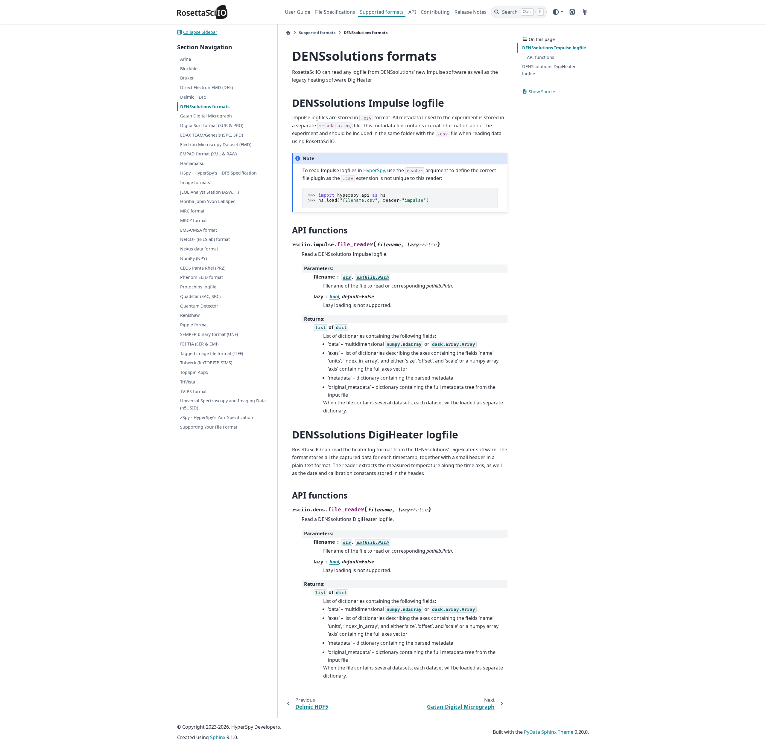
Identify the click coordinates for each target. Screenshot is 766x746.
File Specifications (335, 12)
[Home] (288, 33)
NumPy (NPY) (193, 258)
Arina (185, 59)
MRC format (192, 211)
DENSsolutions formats (205, 106)
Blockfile (188, 68)
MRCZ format (193, 220)
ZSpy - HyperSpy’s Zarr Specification (216, 417)
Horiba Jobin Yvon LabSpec (207, 201)
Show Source (541, 91)
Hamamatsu (192, 163)
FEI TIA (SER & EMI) (199, 344)
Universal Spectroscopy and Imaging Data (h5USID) (223, 404)
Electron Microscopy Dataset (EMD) (215, 144)
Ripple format (194, 325)
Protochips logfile (198, 287)
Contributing (435, 12)
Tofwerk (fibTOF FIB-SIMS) (206, 363)
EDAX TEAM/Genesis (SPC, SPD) (211, 135)
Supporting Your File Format (208, 427)
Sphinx (217, 737)
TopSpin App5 (194, 372)
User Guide (297, 12)
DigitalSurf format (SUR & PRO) (211, 125)
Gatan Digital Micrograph (206, 116)
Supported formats (382, 12)
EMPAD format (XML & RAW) (208, 154)
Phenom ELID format (201, 277)
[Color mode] (557, 12)
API (412, 12)
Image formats (195, 182)
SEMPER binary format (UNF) (209, 334)
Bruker (187, 78)
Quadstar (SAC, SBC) (200, 296)
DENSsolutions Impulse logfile (554, 48)
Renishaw (190, 315)
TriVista (187, 382)
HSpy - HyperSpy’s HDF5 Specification (218, 173)
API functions (540, 57)
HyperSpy (374, 170)
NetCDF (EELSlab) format (205, 239)
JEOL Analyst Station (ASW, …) (209, 192)
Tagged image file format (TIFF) (211, 353)
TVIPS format (193, 391)
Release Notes (471, 12)
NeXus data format (199, 249)
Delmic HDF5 (193, 97)
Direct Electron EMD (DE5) (206, 87)
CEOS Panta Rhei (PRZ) (202, 268)
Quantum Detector (199, 306)
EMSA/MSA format (198, 230)
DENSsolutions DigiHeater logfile (549, 70)
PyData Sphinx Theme (548, 732)
